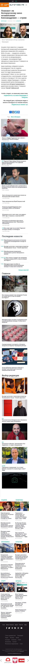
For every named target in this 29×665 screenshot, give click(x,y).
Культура (18, 21)
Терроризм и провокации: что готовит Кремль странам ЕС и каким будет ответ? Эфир (14, 469)
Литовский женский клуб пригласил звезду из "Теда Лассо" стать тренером (7, 606)
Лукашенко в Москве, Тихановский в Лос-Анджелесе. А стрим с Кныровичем (13, 444)
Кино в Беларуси (15, 117)
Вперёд (28, 660)
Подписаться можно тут (20, 104)
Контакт (14, 641)
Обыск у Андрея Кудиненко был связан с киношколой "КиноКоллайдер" (13, 138)
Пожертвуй (20, 635)
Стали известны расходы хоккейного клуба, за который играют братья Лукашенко (6, 596)
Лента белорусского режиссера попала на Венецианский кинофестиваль (14, 195)
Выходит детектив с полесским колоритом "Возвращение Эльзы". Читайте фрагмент (16, 247)
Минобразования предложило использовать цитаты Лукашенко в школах (14, 253)
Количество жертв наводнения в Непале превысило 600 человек (13, 490)
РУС (16, 1)
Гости (3, 624)
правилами (22, 651)
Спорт (3, 581)
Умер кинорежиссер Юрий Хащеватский (13, 201)
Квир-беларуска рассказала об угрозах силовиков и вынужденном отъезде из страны (15, 241)
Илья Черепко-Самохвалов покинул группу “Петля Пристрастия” (21, 596)
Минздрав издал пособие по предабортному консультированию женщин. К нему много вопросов (14, 265)
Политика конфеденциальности (14, 653)
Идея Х (16, 624)
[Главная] (16, 5)
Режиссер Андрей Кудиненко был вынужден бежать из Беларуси (11, 207)
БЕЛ (13, 1)
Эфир (25, 624)
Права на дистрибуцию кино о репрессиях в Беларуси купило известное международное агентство (14, 187)
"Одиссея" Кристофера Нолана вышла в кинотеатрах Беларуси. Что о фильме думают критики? (14, 162)
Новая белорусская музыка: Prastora (20, 610)
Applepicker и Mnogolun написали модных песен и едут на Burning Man (21, 575)
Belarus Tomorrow (10, 624)
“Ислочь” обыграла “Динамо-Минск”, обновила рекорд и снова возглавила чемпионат (6, 615)
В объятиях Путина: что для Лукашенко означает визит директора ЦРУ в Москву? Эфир (20, 525)
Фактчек (21, 624)
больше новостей (23, 270)
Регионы (12, 637)
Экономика (5, 542)
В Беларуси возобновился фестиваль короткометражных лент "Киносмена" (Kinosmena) (13, 222)
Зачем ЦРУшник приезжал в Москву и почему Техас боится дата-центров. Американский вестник (12, 369)
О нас (21, 643)
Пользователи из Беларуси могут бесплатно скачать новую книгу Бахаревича (14, 420)
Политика (19, 500)
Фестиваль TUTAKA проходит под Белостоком (20, 604)
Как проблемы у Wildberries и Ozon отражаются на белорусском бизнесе (7, 575)
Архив (17, 637)
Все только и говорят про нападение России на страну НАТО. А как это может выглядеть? (15, 259)
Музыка (18, 581)
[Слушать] (4, 465)
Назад (1, 660)
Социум (4, 500)
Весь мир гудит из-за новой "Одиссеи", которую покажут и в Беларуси (14, 228)
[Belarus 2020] (16, 660)
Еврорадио (4, 21)
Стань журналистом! (10, 635)
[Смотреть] (2, 161)
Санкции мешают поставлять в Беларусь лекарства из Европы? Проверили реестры (14, 345)
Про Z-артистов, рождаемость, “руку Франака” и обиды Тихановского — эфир (21, 534)
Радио (6, 637)
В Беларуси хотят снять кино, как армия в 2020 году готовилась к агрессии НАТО (14, 215)
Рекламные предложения (11, 643)
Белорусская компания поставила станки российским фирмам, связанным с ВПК (7, 557)
